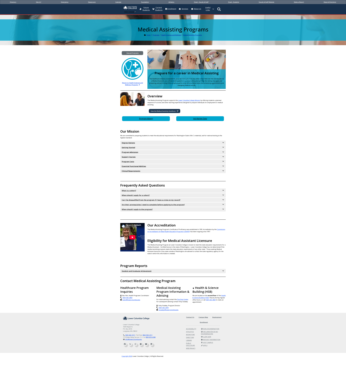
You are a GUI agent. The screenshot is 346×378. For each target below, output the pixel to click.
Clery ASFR (207, 337)
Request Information (211, 340)
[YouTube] (146, 344)
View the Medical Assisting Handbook (163, 111)
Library (189, 340)
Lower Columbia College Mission (189, 100)
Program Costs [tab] (128, 161)
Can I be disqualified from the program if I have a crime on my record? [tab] (151, 200)
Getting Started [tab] (128, 147)
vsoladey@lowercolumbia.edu (168, 310)
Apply (205, 345)
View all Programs (132, 53)
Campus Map (203, 317)
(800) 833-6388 (151, 337)
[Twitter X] (130, 344)
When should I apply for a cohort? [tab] (136, 195)
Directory (13, 2)
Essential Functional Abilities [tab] (134, 166)
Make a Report (299, 2)
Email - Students (233, 2)
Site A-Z (38, 2)
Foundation (145, 2)
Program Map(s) (146, 118)
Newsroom (92, 2)
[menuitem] (13, 2)
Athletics (171, 2)
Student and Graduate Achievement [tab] (136, 271)
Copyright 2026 (127, 356)
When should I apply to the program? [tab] (137, 209)
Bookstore (190, 335)
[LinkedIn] (151, 344)
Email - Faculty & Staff (201, 2)
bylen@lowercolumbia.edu (131, 300)
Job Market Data (200, 118)
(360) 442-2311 (130, 335)
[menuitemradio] (219, 9)
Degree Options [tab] (128, 143)
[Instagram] (135, 344)
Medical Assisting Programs (192, 35)
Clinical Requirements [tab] (131, 171)
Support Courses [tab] (129, 157)
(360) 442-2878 (163, 308)
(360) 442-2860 (127, 298)
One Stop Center (182, 299)
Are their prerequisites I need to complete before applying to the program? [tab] (153, 204)
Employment (217, 317)
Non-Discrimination (211, 329)
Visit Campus (208, 343)
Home (149, 35)
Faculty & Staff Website (266, 2)
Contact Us (190, 317)
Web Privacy (190, 348)
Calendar (118, 2)
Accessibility (191, 329)
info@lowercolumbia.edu (133, 339)
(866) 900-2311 (147, 335)
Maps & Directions (330, 2)
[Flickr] (141, 344)
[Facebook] (125, 344)
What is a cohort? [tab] (129, 190)
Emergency (64, 2)
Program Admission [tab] (130, 152)
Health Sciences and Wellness (171, 35)
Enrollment (204, 322)
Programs (156, 35)
